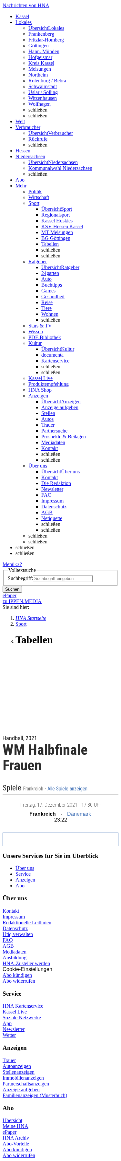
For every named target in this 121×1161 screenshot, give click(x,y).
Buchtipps (51, 285)
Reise (47, 302)
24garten (50, 273)
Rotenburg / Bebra (47, 80)
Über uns (24, 868)
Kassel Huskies (57, 220)
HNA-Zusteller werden (26, 963)
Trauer (48, 425)
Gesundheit (53, 296)
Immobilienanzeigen (23, 1078)
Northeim (38, 74)
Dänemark (79, 814)
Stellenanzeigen (19, 1072)
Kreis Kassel (41, 63)
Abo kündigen (17, 975)
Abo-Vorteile (16, 1143)
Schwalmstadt (42, 86)
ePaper (9, 1132)
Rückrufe (37, 139)
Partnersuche (54, 430)
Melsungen (39, 69)
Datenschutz (53, 506)
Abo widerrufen (19, 981)
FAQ (46, 495)
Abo (20, 885)
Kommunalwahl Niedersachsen (60, 168)
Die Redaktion (56, 483)
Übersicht (12, 1120)
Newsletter (52, 489)
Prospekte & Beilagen (63, 436)
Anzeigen (25, 880)
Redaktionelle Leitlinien (27, 922)
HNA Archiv (16, 1138)
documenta (52, 355)
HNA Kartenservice (23, 1006)
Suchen (12, 589)
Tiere (46, 308)
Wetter (9, 1035)
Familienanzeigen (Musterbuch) (35, 1095)
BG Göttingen (55, 238)
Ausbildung (14, 957)
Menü (9, 564)
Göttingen (38, 45)
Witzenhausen (42, 98)
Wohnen (49, 314)
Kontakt (49, 448)
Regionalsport (55, 215)
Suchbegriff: (20, 578)
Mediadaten (53, 442)
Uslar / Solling (43, 92)
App (7, 1023)
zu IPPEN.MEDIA (22, 601)
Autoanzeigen (17, 1066)
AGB (47, 512)
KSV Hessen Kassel (62, 226)
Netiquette (51, 518)
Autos (47, 419)
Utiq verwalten (18, 934)
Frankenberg (41, 34)
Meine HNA (15, 1126)
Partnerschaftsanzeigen (26, 1083)
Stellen (48, 413)
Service (23, 874)
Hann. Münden (43, 51)
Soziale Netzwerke (22, 1017)
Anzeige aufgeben (59, 407)
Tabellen (50, 244)
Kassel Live (15, 1011)
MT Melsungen (57, 232)
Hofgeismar (40, 57)
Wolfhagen (39, 104)
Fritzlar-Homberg (46, 39)
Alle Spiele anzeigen (68, 789)
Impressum (52, 500)
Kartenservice (55, 360)
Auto (46, 279)
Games (48, 290)
